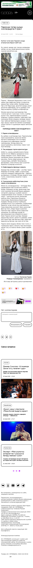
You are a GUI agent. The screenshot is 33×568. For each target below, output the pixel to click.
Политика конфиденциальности (11, 545)
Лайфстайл (5, 22)
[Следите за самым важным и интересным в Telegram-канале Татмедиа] (16, 302)
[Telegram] (6, 337)
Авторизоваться (16, 324)
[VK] (3, 485)
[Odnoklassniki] (8, 485)
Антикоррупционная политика (10, 535)
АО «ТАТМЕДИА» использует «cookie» (13, 539)
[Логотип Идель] (7, 13)
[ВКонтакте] (2, 337)
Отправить (27, 324)
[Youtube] (13, 485)
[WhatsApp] (10, 337)
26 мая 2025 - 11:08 (7, 34)
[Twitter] (18, 485)
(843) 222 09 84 (23, 554)
